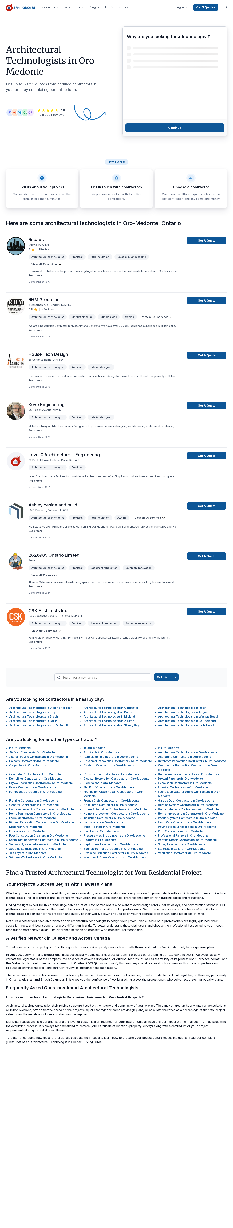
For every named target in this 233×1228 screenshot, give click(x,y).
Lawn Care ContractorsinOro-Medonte (184, 822)
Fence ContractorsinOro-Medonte (32, 787)
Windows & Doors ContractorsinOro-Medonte (115, 857)
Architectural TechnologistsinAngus (182, 712)
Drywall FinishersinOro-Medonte (180, 778)
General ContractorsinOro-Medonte (34, 805)
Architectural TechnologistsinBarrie (108, 712)
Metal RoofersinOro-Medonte (104, 827)
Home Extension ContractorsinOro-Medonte (188, 809)
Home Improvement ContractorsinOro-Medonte (116, 813)
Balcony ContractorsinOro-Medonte (34, 761)
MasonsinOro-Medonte (25, 827)
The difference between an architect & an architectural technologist (96, 930)
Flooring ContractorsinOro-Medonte (183, 787)
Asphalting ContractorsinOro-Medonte (184, 756)
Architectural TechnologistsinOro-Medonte (187, 752)
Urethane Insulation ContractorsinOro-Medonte (116, 853)
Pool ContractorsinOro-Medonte (180, 831)
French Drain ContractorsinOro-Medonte (111, 800)
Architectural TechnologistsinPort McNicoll (38, 725)
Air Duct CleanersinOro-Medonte (32, 752)
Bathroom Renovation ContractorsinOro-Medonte (192, 761)
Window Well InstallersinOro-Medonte (35, 857)
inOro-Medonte (20, 748)
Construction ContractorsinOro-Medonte (111, 774)
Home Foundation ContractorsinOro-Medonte (40, 813)
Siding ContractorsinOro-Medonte (181, 844)
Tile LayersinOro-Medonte (27, 853)
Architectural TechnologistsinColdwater (111, 708)
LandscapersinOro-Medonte (103, 822)
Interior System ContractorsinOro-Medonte (187, 818)
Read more (35, 275)
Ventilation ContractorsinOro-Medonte (184, 853)
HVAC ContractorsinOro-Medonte (32, 818)
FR (225, 7)
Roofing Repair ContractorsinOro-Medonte (187, 840)
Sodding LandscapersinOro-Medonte (35, 848)
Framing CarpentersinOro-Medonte (33, 800)
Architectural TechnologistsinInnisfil (182, 708)
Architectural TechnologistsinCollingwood (187, 721)
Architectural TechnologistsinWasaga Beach (188, 716)
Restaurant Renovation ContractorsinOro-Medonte (43, 840)
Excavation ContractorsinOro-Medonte (185, 783)
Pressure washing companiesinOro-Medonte (114, 835)
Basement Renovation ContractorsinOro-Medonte (118, 761)
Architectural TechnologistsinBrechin (34, 716)
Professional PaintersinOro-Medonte (183, 835)
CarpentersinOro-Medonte (28, 765)
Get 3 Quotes (205, 7)
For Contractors (116, 7)
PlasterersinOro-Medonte (27, 831)
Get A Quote (207, 240)
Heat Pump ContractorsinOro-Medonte (110, 805)
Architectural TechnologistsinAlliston (109, 721)
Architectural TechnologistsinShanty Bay (111, 725)
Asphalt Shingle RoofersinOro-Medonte (111, 756)
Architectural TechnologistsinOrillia (33, 721)
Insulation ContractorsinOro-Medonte (109, 818)
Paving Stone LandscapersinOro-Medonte (187, 827)
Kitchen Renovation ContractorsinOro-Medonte (41, 822)
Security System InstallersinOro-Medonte (37, 844)
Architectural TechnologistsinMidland (109, 716)
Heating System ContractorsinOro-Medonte (188, 805)
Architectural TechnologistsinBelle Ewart (186, 725)
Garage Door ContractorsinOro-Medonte (186, 800)
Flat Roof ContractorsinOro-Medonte (109, 787)
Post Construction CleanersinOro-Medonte (38, 835)
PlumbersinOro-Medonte (101, 831)
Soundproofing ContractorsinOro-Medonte (113, 848)
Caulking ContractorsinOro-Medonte (109, 765)
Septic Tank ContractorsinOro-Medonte (111, 844)
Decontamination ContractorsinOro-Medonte (189, 774)
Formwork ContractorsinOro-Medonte (35, 791)
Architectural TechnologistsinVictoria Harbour (40, 708)
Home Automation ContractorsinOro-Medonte (115, 809)
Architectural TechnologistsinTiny (32, 712)
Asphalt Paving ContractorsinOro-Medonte (38, 756)
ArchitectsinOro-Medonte (102, 752)
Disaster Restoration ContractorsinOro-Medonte (116, 778)
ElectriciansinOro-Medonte (102, 783)
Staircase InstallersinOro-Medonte (181, 848)
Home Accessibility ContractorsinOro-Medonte (41, 809)
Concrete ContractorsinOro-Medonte (35, 774)
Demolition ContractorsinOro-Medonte (36, 778)
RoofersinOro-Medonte (100, 840)
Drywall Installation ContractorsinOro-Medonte (41, 783)
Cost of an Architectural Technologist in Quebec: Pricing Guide (58, 1042)
